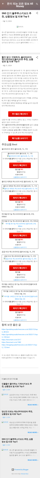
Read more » (33, 405)
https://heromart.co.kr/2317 (11, 340)
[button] (37, 13)
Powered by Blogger (21, 470)
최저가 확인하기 (20, 165)
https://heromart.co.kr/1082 (11, 342)
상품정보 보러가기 (20, 177)
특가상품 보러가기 (20, 138)
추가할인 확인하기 (20, 114)
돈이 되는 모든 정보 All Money (20, 5)
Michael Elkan (24, 474)
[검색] (37, 4)
